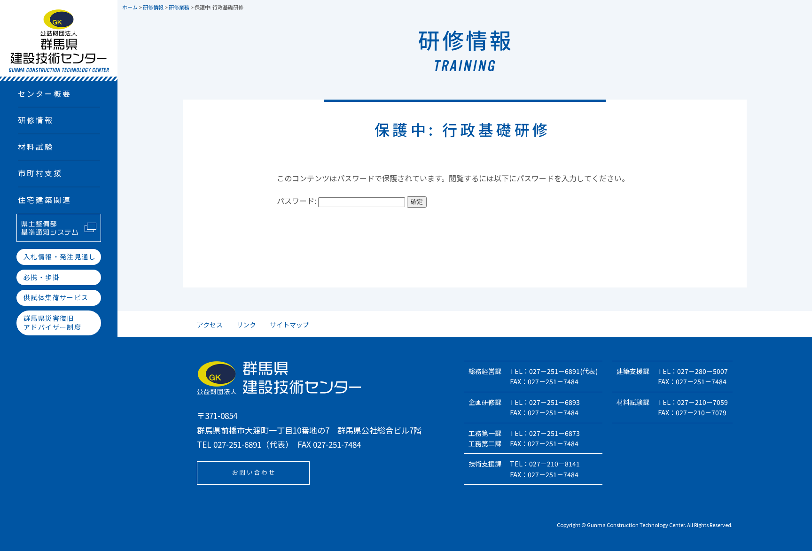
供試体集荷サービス (56, 297)
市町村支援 (40, 172)
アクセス (210, 324)
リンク (246, 324)
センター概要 (45, 93)
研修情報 (36, 119)
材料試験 (36, 146)
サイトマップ (289, 324)
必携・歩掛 (41, 277)
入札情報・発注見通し (59, 256)
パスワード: (297, 200)
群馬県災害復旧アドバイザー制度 (52, 322)
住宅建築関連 (45, 199)
